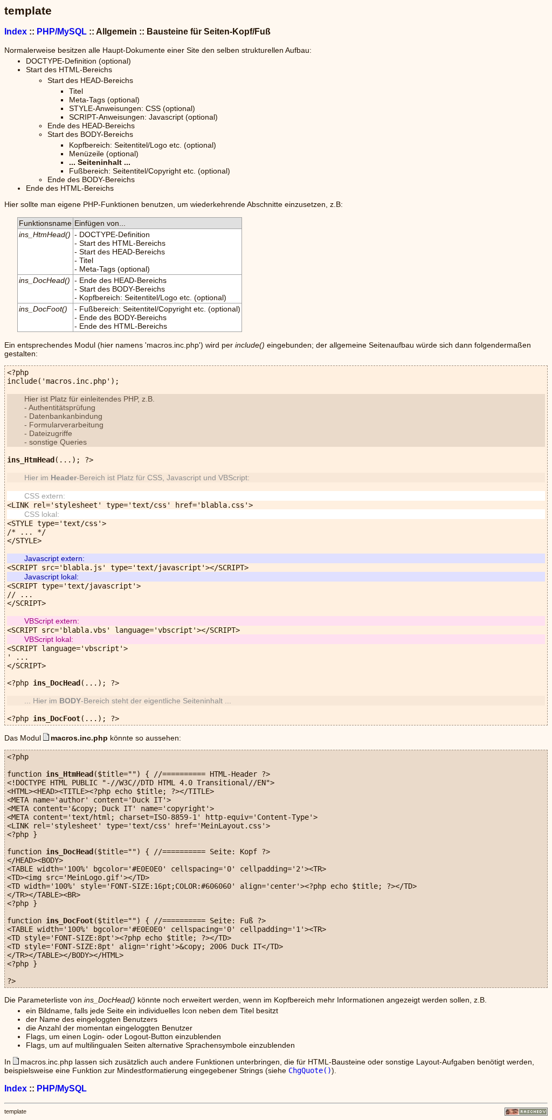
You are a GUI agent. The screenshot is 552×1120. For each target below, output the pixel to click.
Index (15, 31)
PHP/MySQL (62, 31)
